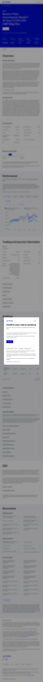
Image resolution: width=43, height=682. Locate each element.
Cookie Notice (21, 348)
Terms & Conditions (9, 348)
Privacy (16, 348)
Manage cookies (28, 348)
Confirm (9, 341)
